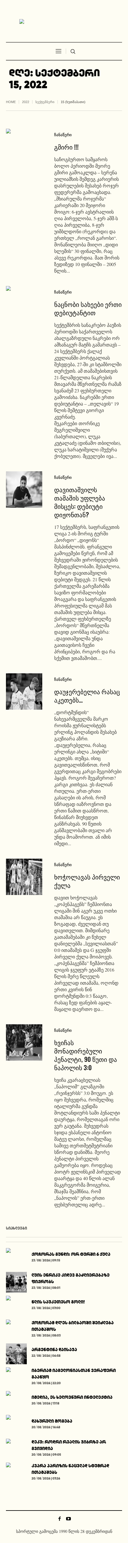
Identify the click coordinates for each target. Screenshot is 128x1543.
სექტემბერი (44, 102)
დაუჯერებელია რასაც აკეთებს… (87, 695)
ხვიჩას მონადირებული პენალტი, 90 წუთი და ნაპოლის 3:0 (85, 1055)
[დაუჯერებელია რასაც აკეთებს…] (24, 691)
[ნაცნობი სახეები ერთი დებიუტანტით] (24, 304)
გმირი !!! (66, 146)
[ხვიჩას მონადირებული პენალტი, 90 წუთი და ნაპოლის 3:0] (24, 1042)
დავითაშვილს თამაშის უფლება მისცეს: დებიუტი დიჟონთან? (79, 502)
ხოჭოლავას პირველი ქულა (87, 881)
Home (11, 102)
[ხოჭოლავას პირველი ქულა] (24, 877)
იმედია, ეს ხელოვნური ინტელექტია (72, 1397)
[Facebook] (59, 1518)
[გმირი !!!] (24, 147)
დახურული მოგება (52, 1421)
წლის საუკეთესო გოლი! (58, 1302)
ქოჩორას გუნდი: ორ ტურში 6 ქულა (71, 1254)
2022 (25, 102)
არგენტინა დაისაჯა (54, 1349)
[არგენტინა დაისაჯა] (16, 1353)
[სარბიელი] (64, 21)
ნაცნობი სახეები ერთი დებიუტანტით (88, 308)
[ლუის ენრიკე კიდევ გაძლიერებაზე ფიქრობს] (16, 1281)
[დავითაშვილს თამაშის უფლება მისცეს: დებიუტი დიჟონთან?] (24, 489)
